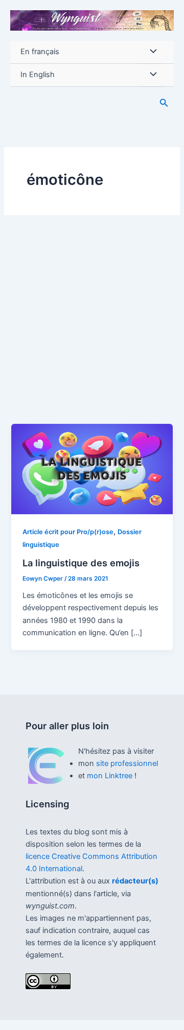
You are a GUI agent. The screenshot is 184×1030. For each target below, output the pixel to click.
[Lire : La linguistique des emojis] (91, 469)
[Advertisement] (92, 327)
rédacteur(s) (135, 880)
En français (39, 51)
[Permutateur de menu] (151, 52)
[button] (164, 103)
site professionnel (127, 763)
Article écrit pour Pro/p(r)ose (67, 532)
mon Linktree (110, 775)
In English (37, 74)
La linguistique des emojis (81, 562)
